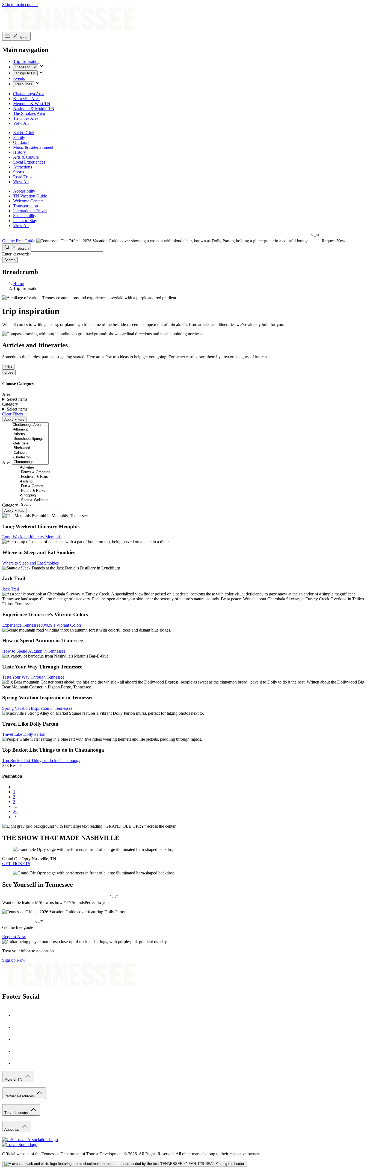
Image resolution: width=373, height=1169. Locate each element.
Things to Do (25, 73)
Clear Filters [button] (12, 414)
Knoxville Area (26, 98)
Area (6, 462)
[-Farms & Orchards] (43, 472)
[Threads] (18, 1063)
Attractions (22, 167)
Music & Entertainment (33, 147)
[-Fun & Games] (43, 486)
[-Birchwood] (30, 448)
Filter (8, 367)
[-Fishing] (43, 481)
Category (10, 505)
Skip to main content (20, 4)
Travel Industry (16, 1113)
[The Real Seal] (124, 1164)
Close (8, 372)
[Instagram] (18, 1027)
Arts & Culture (26, 157)
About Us (12, 1129)
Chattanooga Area (28, 93)
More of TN (13, 1079)
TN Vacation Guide (30, 196)
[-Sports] (43, 504)
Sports (18, 172)
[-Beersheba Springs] (30, 439)
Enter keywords (15, 254)
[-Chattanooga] (30, 462)
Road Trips (22, 177)
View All (21, 123)
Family (19, 137)
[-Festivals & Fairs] (43, 477)
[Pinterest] (18, 1039)
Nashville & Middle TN (33, 108)
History (19, 152)
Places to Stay (25, 220)
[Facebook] (18, 1015)
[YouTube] (18, 1051)
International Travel (30, 210)
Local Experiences (29, 162)
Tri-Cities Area (26, 118)
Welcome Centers (28, 201)
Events (19, 78)
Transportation (25, 205)
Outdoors (21, 142)
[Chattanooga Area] (30, 425)
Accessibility (24, 191)
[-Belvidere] (30, 443)
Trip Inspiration (26, 61)
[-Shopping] (43, 495)
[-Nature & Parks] (43, 490)
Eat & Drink (23, 132)
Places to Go (25, 67)
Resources (23, 84)
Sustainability (24, 215)
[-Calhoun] (30, 452)
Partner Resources (19, 1096)
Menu (23, 38)
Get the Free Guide (18, 241)
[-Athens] (30, 434)
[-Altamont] (30, 429)
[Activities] (43, 467)
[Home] (68, 29)
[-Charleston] (30, 457)
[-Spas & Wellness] (43, 500)
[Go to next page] (15, 817)
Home (18, 283)
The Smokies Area (29, 113)
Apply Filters (14, 419)
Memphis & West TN (31, 103)
